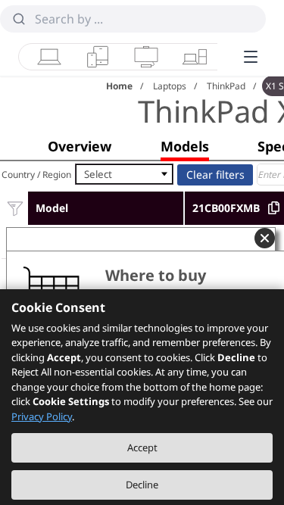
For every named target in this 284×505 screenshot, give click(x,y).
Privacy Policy (41, 416)
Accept (142, 447)
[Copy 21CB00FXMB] (273, 207)
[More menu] (251, 57)
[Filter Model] (14, 207)
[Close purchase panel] (264, 238)
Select (98, 174)
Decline (142, 484)
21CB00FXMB (226, 208)
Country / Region (36, 174)
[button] (79, 146)
